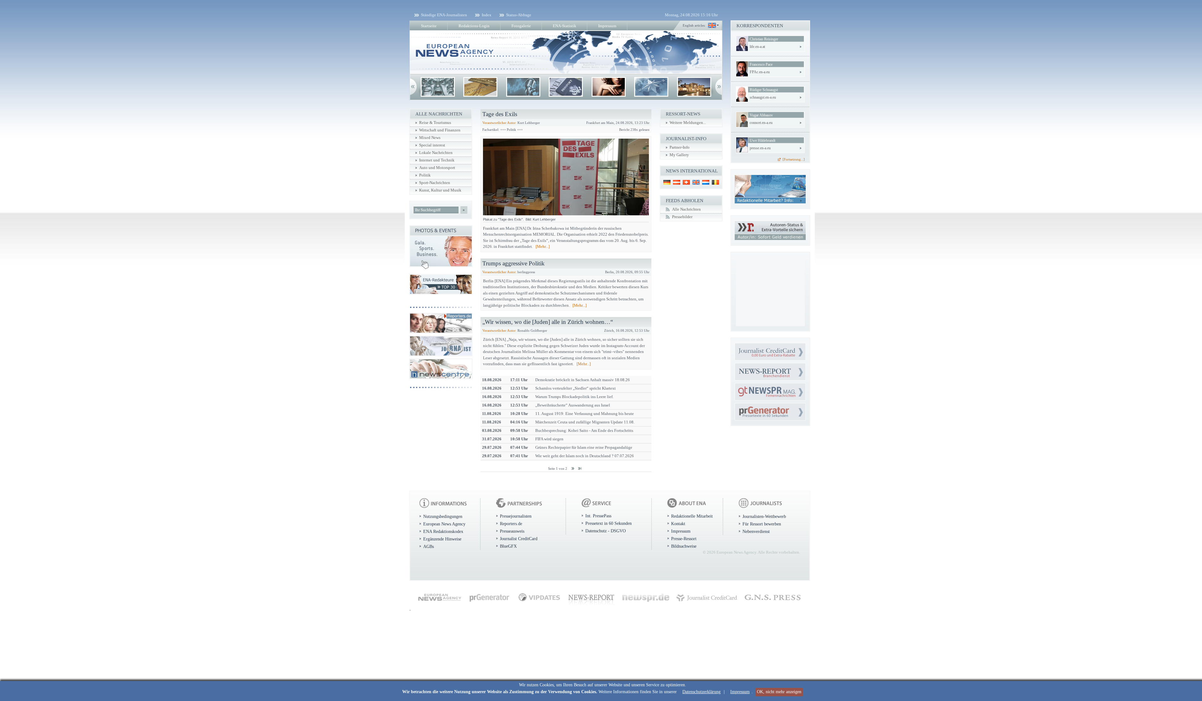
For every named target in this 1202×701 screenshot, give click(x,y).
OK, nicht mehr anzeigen (779, 691)
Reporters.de (511, 523)
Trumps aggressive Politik (513, 263)
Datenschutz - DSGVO (605, 530)
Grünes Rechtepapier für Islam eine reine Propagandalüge (583, 447)
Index (486, 15)
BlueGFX (508, 546)
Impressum (740, 691)
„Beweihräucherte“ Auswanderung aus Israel (572, 405)
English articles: (694, 25)
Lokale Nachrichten (436, 153)
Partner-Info (680, 147)
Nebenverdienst (756, 531)
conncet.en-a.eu (761, 122)
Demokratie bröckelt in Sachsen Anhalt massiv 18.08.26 (582, 379)
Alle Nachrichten (686, 209)
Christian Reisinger (764, 39)
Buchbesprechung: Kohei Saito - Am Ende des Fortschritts (584, 430)
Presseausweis (512, 531)
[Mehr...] (543, 246)
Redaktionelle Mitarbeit (692, 516)
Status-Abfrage (518, 15)
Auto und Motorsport (437, 168)
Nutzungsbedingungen (442, 516)
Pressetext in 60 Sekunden (608, 523)
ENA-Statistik (564, 25)
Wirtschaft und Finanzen (439, 130)
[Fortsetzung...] (794, 159)
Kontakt (678, 523)
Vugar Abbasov (761, 115)
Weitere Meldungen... (688, 122)
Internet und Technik (437, 160)
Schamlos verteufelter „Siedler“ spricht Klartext (575, 388)
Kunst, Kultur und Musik (440, 190)
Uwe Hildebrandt (762, 140)
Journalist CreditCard (518, 538)
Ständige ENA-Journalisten (444, 15)
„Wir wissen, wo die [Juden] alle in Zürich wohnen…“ (547, 322)
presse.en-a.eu (760, 148)
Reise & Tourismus (435, 122)
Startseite (429, 25)
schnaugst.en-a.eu (763, 97)
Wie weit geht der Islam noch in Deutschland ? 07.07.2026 (584, 455)
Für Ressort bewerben (761, 523)
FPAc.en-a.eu (760, 72)
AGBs (428, 546)
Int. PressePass (598, 515)
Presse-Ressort (683, 538)
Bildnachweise (683, 546)
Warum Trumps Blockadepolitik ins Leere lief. (574, 396)
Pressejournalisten (516, 516)
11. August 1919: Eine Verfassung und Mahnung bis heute (584, 413)
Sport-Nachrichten (434, 183)
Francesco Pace (761, 64)
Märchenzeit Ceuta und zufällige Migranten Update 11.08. (584, 422)
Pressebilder (682, 217)
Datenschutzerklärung (701, 691)
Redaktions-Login (474, 25)
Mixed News (429, 138)
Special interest (432, 145)
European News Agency (444, 523)
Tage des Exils (499, 114)
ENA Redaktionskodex (443, 531)
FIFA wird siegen (549, 439)
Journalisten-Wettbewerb (764, 516)
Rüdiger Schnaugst (764, 90)
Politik (425, 175)
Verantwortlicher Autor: (499, 123)
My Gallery (679, 155)
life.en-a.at (757, 46)
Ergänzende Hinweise (442, 538)
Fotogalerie (521, 25)
